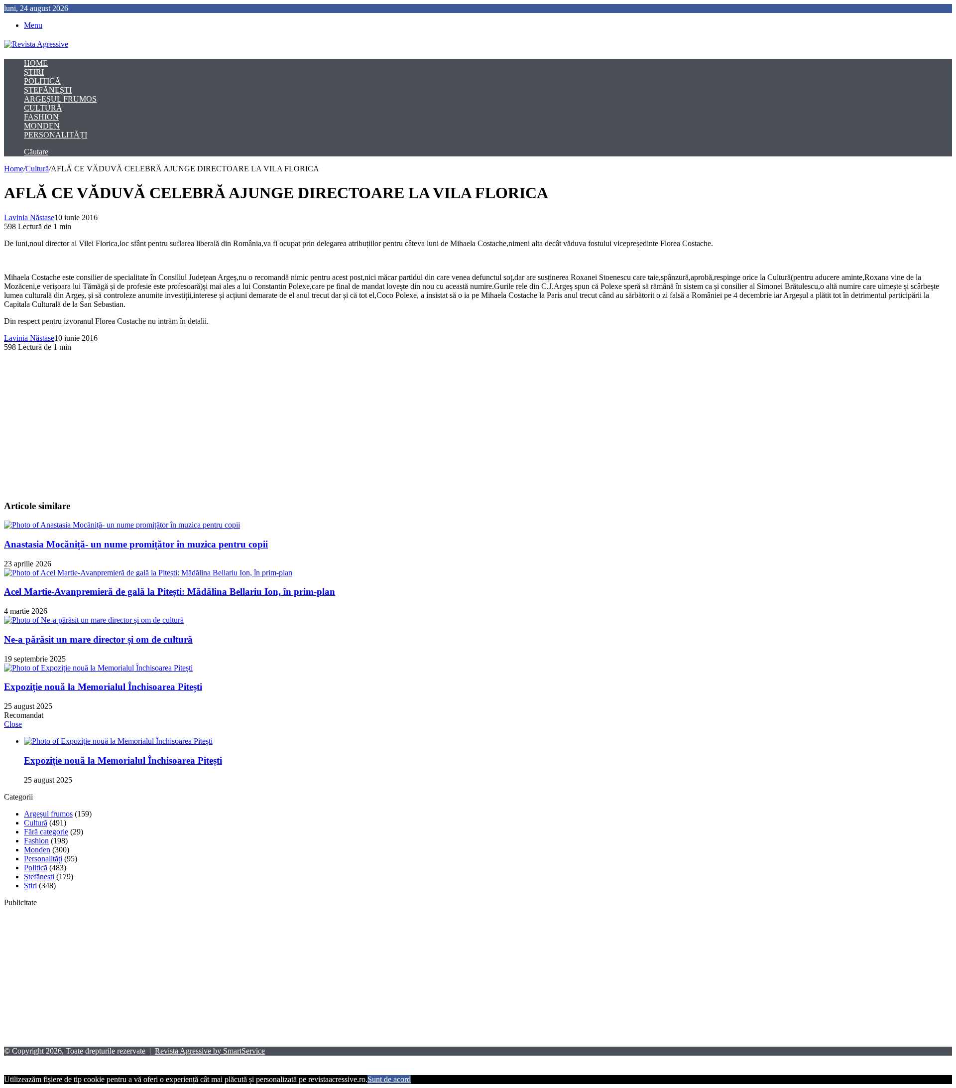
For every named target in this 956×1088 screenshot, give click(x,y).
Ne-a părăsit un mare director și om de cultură (98, 639)
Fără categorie (46, 831)
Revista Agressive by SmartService (210, 1051)
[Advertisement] (302, 421)
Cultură (43, 108)
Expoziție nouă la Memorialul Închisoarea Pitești (103, 686)
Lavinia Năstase (29, 217)
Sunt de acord (389, 1079)
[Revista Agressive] (36, 44)
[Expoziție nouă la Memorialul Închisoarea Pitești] (98, 668)
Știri (34, 72)
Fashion (41, 117)
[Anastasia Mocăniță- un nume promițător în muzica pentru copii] (122, 525)
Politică (42, 81)
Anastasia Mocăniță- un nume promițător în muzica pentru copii (136, 544)
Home (36, 63)
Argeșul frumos (60, 99)
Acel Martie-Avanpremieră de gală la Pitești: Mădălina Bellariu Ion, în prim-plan (169, 591)
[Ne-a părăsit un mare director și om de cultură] (94, 620)
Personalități (55, 135)
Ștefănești (48, 90)
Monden (42, 126)
